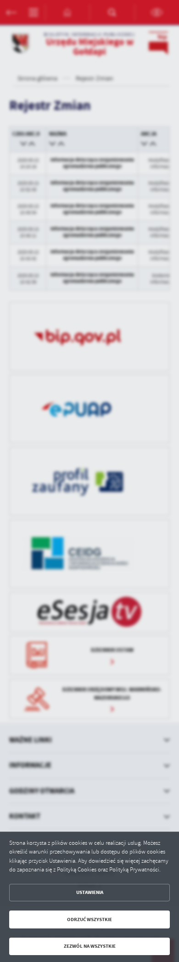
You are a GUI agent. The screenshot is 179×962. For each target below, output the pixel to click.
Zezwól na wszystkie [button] (90, 946)
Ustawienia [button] (89, 892)
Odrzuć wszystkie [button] (89, 919)
